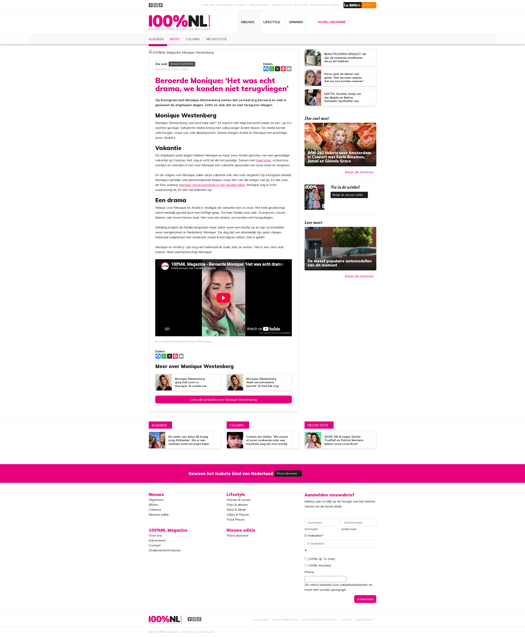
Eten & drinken (237, 505)
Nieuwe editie (318, 425)
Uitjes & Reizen (238, 514)
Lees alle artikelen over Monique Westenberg (223, 399)
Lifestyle (236, 494)
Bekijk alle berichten (359, 172)
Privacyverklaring (285, 619)
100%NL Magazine (179, 22)
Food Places (236, 519)
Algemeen (159, 425)
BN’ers (153, 505)
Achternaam (349, 529)
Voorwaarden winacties (319, 619)
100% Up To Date (321, 559)
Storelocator (281, 5)
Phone (309, 572)
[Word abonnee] (322, 471)
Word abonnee (287, 473)
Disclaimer (260, 619)
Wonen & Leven (239, 500)
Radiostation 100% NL (325, 5)
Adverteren (225, 5)
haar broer (263, 160)
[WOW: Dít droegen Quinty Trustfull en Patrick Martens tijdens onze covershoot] (340, 440)
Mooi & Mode (236, 509)
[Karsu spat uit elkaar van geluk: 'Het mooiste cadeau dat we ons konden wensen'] (340, 77)
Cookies (346, 619)
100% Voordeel (259, 5)
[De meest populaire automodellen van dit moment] (340, 248)
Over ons (208, 5)
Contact (241, 5)
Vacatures (301, 5)
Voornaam (311, 529)
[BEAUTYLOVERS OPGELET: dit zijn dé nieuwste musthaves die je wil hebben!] (340, 57)
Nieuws (156, 494)
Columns (237, 425)
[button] (360, 5)
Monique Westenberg (182, 64)
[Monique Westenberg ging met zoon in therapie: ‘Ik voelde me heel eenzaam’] (187, 382)
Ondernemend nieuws (165, 550)
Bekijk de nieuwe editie (348, 195)
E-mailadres (314, 535)
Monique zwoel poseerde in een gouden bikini (212, 185)
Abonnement (365, 619)
